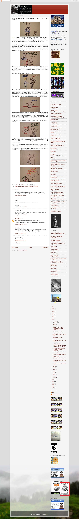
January (54, 377)
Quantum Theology (54, 253)
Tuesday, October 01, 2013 (20, 233)
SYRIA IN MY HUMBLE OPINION (59, 354)
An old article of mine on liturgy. (57, 192)
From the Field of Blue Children (57, 262)
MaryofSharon (18, 218)
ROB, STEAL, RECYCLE (57, 337)
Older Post (45, 247)
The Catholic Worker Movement (57, 155)
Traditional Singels (54, 190)
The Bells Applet (54, 122)
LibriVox (52, 132)
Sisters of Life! (53, 198)
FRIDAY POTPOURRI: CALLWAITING (57, 344)
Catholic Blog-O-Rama (55, 207)
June (54, 369)
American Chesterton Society (56, 113)
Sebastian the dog (30, 186)
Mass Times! (53, 174)
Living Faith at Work (54, 108)
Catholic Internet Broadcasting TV (57, 145)
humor (19, 186)
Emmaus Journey (54, 110)
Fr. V (53, 392)
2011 (53, 381)
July (54, 367)
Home (30, 247)
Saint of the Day (54, 126)
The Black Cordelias (54, 249)
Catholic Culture (54, 177)
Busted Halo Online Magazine (56, 128)
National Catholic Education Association (58, 160)
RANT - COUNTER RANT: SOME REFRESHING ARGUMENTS (59, 346)
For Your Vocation (54, 107)
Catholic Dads (53, 264)
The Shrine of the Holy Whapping (57, 241)
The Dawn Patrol (54, 244)
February (55, 376)
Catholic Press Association (56, 149)
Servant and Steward (55, 250)
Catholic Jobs (53, 208)
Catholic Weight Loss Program (56, 168)
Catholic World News (55, 202)
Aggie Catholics (54, 268)
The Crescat (53, 247)
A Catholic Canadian (55, 274)
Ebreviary (52, 152)
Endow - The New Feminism (56, 131)
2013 (53, 319)
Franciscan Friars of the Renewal (57, 195)
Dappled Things (54, 196)
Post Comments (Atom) (22, 250)
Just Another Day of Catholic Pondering (58, 258)
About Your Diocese (54, 123)
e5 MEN (52, 170)
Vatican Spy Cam (54, 210)
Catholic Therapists (54, 171)
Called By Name (54, 265)
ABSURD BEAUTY (56, 356)
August (54, 366)
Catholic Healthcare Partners (56, 183)
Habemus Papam (55, 394)
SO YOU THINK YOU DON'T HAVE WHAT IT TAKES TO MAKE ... (59, 358)
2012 (53, 379)
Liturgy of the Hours (54, 161)
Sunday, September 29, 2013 (20, 195)
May (54, 371)
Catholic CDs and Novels (55, 138)
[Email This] (29, 184)
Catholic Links (53, 173)
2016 (53, 314)
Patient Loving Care (54, 255)
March (54, 374)
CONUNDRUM (55, 338)
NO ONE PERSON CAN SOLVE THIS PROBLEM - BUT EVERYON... (59, 349)
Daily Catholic (53, 114)
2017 (53, 313)
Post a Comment (17, 242)
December (55, 321)
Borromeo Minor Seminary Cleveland (58, 117)
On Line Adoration (54, 129)
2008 (53, 386)
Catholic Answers (54, 204)
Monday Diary (24, 186)
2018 (53, 311)
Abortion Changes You (55, 125)
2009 (53, 384)
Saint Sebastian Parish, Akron (56, 116)
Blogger (46, 514)
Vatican (52, 187)
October (54, 324)
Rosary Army (53, 158)
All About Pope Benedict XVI (56, 143)
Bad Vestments (53, 267)
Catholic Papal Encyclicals (56, 211)
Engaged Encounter (54, 119)
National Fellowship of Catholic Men (58, 111)
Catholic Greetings (54, 146)
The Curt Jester (54, 246)
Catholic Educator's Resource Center (58, 186)
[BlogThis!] (30, 184)
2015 (53, 316)
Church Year (53, 120)
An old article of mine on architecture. (58, 193)
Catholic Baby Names (55, 163)
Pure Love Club (54, 184)
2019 (53, 309)
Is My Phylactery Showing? (56, 261)
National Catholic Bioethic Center (57, 176)
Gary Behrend (18, 227)
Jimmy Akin (53, 259)
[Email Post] (27, 184)
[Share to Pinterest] (34, 184)
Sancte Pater (53, 252)
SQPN (52, 157)
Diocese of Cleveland (55, 189)
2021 (53, 306)
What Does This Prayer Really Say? (58, 233)
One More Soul (54, 148)
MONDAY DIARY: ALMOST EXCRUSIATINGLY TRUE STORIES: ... (58, 328)
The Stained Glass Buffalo (56, 240)
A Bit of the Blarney (54, 275)
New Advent (53, 154)
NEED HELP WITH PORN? (56, 104)
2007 (53, 387)
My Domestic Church (55, 256)
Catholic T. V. (53, 135)
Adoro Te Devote (54, 271)
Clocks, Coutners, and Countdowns (57, 199)
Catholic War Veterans (55, 180)
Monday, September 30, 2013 (20, 206)
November (55, 322)
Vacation (36, 186)
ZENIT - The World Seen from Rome (58, 201)
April (54, 372)
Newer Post (15, 247)
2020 (53, 308)
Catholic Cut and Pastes (55, 105)
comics (16, 186)
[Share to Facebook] (32, 184)
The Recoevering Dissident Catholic (58, 243)
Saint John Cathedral (55, 205)
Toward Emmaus (54, 238)
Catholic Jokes (53, 151)
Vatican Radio (53, 167)
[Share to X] (31, 184)
